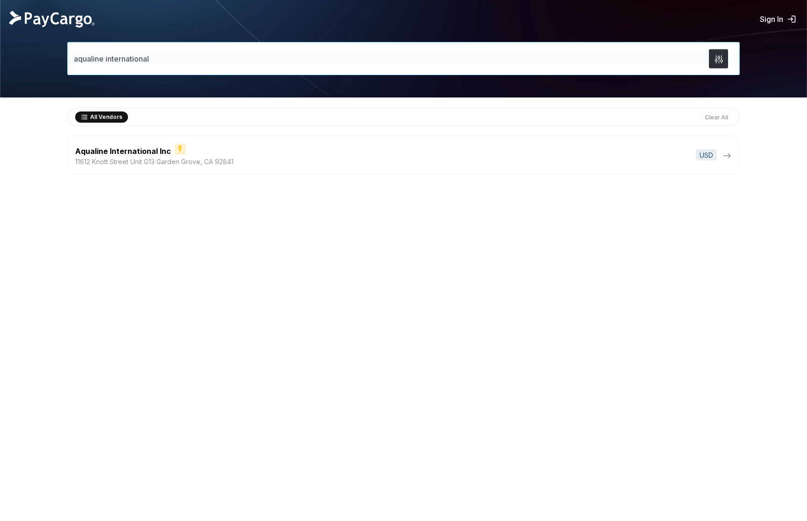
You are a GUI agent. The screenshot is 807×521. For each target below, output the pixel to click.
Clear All (716, 117)
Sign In (771, 19)
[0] (718, 58)
